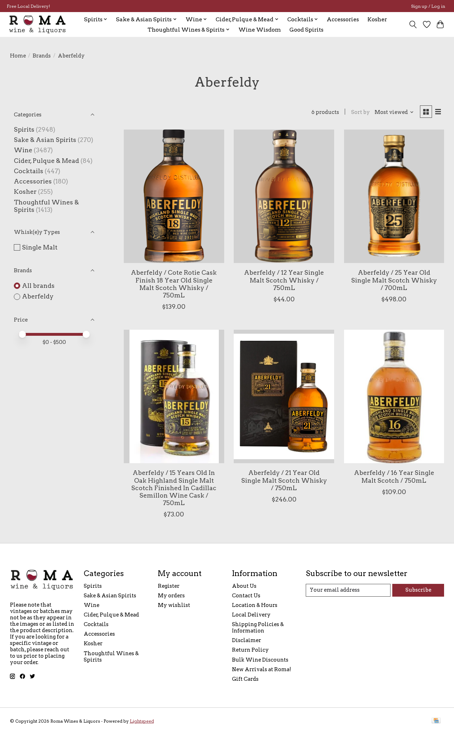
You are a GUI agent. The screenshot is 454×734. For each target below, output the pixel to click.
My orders (171, 595)
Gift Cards (245, 679)
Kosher (377, 19)
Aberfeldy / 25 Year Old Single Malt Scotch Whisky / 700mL (394, 280)
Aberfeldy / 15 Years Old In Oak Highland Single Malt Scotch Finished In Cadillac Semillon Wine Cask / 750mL (173, 487)
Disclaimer (246, 640)
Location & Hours (254, 605)
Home (18, 56)
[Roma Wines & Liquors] (38, 24)
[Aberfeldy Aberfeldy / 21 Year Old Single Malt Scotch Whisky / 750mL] (284, 396)
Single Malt (39, 247)
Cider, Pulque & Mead (46, 160)
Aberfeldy (38, 296)
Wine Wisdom (259, 29)
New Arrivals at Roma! (261, 669)
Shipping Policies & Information (258, 627)
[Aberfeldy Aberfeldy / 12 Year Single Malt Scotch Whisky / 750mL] (284, 196)
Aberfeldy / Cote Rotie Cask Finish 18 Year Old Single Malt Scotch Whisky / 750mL (174, 283)
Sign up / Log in (428, 6)
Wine (23, 150)
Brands (42, 56)
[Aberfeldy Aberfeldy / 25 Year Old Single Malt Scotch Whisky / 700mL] (394, 196)
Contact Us (246, 595)
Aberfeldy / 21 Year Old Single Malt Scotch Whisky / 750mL (284, 480)
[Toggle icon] (413, 24)
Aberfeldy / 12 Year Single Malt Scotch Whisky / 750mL (284, 280)
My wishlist (174, 605)
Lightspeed (142, 721)
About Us (244, 586)
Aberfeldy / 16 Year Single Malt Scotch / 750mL (394, 476)
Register (168, 586)
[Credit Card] (436, 721)
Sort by (360, 112)
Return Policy (250, 650)
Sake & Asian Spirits (45, 139)
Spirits (24, 129)
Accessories (343, 19)
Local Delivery (251, 615)
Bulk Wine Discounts (260, 660)
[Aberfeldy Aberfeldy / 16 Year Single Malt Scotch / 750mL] (394, 396)
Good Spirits (306, 29)
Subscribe (418, 590)
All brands (38, 285)
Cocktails (28, 171)
